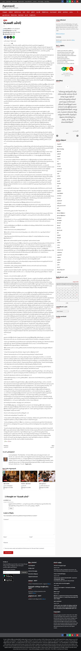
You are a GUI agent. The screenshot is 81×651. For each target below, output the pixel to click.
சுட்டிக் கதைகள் (53, 12)
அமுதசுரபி (59, 144)
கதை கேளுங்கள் (31, 565)
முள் (59, 591)
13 (67, 292)
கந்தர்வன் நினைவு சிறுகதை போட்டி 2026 (65, 52)
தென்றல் (58, 235)
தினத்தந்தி (59, 220)
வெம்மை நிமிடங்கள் (26, 483)
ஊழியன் (59, 163)
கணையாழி (59, 168)
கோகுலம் (59, 183)
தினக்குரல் (59, 217)
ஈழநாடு (58, 156)
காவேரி (58, 176)
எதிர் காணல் (6, 483)
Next (77, 136)
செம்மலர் (59, 198)
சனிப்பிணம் (59, 601)
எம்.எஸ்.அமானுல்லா (66, 583)
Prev (57, 136)
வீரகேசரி (59, 272)
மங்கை (58, 247)
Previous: (6, 446)
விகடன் (58, 267)
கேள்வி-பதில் (14, 1)
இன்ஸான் (59, 151)
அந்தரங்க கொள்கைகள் (33, 576)
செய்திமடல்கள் (31, 568)
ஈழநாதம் (59, 158)
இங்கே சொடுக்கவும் (60, 33)
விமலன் (24, 485)
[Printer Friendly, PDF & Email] (8, 441)
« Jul (67, 302)
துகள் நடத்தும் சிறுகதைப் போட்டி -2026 (65, 53)
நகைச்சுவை (65, 12)
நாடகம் (26, 15)
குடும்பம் (33, 12)
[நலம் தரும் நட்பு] (46, 476)
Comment (6, 519)
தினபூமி (58, 225)
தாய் (58, 208)
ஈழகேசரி (59, 153)
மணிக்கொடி (59, 252)
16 (76, 292)
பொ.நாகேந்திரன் (8, 485)
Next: (52, 446)
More (49, 583)
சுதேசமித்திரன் (60, 193)
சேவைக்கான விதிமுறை (33, 573)
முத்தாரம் (59, 259)
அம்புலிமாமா (59, 146)
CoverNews (59, 649)
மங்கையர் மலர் (60, 249)
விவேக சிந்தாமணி (61, 269)
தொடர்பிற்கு (47, 1)
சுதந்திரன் (59, 190)
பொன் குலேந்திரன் (15, 28)
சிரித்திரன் (59, 188)
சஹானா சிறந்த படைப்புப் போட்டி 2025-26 (65, 63)
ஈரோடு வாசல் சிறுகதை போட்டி (63, 58)
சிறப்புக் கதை (14, 15)
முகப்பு (4, 1)
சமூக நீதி (38, 12)
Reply (11, 508)
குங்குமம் (59, 178)
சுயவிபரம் (34, 1)
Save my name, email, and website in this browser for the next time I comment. (24, 548)
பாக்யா (58, 245)
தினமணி (59, 222)
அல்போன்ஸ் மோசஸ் (45, 485)
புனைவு (71, 12)
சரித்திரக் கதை (45, 12)
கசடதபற (59, 166)
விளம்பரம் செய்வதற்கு (32, 571)
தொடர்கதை (20, 15)
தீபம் (58, 232)
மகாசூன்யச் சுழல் (62, 565)
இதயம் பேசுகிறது (60, 148)
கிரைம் (28, 12)
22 (73, 294)
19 (64, 294)
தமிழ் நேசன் (59, 200)
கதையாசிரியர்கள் (28, 1)
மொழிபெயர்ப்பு (32, 15)
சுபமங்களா (59, 195)
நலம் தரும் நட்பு (42, 483)
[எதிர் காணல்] (11, 476)
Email (31, 537)
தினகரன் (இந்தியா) (61, 213)
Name (5, 537)
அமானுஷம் (5, 12)
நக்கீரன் (58, 242)
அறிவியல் (11, 12)
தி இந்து (58, 210)
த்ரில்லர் (59, 12)
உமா (58, 161)
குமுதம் (58, 180)
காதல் (24, 12)
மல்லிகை (59, 257)
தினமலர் (59, 227)
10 (57, 292)
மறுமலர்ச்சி (59, 254)
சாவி (58, 185)
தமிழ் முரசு (59, 203)
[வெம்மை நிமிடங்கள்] (28, 476)
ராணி (58, 264)
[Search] (77, 12)
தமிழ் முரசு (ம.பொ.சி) (61, 205)
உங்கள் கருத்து (40, 1)
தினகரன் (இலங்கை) (61, 215)
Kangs (55, 573)
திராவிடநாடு (59, 230)
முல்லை (58, 262)
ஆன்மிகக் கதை (17, 12)
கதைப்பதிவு (8, 1)
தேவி (58, 240)
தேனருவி (59, 237)
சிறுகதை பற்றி (21, 1)
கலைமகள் (59, 171)
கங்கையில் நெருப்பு (62, 573)
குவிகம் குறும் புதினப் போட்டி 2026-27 (65, 50)
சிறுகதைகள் (9, 6)
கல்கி (58, 173)
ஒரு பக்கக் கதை (6, 15)
